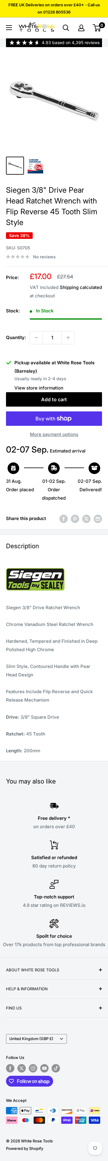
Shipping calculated (81, 287)
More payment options (54, 434)
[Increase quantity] (68, 337)
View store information (38, 388)
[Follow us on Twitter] (21, 1068)
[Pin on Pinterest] (75, 518)
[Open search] (66, 28)
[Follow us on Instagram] (33, 1068)
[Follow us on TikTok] (56, 1068)
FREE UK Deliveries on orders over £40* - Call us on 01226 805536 (54, 8)
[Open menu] (9, 27)
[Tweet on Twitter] (86, 518)
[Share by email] (98, 518)
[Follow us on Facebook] (10, 1068)
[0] (97, 28)
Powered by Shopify (24, 1148)
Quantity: (16, 337)
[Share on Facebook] (63, 518)
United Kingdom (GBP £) (31, 1038)
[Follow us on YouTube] (44, 1068)
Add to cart (54, 399)
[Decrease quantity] (36, 337)
